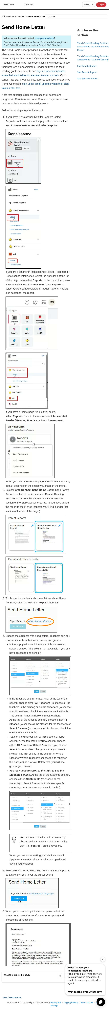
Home (9, 4)
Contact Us (28, 4)
